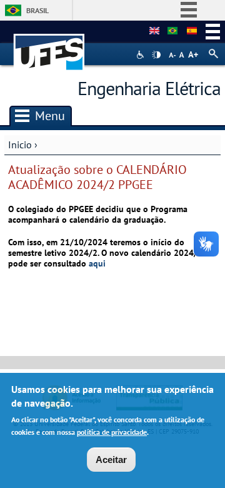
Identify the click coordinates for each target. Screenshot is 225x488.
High (156, 55)
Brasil (37, 10)
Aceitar (111, 459)
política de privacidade (112, 432)
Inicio (20, 144)
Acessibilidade (141, 55)
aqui (97, 263)
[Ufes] (49, 46)
